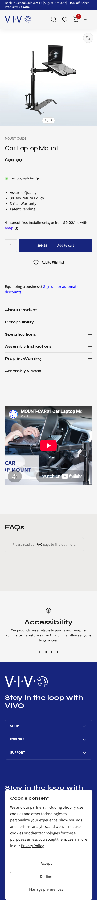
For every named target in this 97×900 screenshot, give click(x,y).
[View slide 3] (51, 652)
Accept (46, 863)
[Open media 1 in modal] (88, 38)
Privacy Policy (32, 846)
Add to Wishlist (53, 262)
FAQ (39, 544)
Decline (46, 876)
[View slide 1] (40, 652)
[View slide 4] (57, 652)
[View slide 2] (45, 652)
